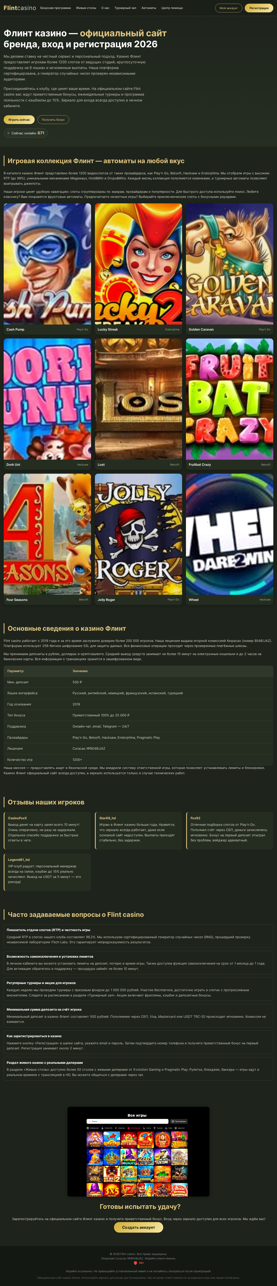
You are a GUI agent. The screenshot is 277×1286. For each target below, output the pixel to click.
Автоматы (149, 8)
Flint (20, 7)
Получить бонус (53, 119)
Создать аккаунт (138, 1227)
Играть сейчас (19, 119)
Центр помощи (172, 8)
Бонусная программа (55, 8)
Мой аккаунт (229, 8)
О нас (105, 8)
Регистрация (259, 8)
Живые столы (86, 8)
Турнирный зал (125, 8)
